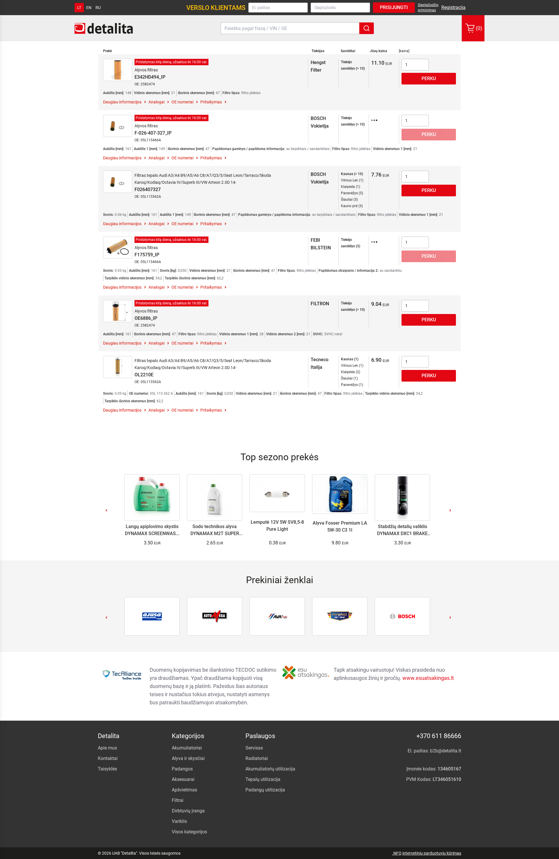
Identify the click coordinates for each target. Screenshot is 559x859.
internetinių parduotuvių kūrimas (431, 853)
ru (98, 7)
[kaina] (404, 51)
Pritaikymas (211, 102)
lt (79, 7)
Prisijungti (394, 7)
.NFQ (396, 853)
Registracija (453, 7)
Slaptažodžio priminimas (428, 7)
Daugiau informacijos (122, 102)
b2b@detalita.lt (445, 751)
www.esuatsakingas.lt (428, 678)
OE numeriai (182, 102)
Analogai (156, 102)
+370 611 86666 (438, 736)
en (88, 7)
